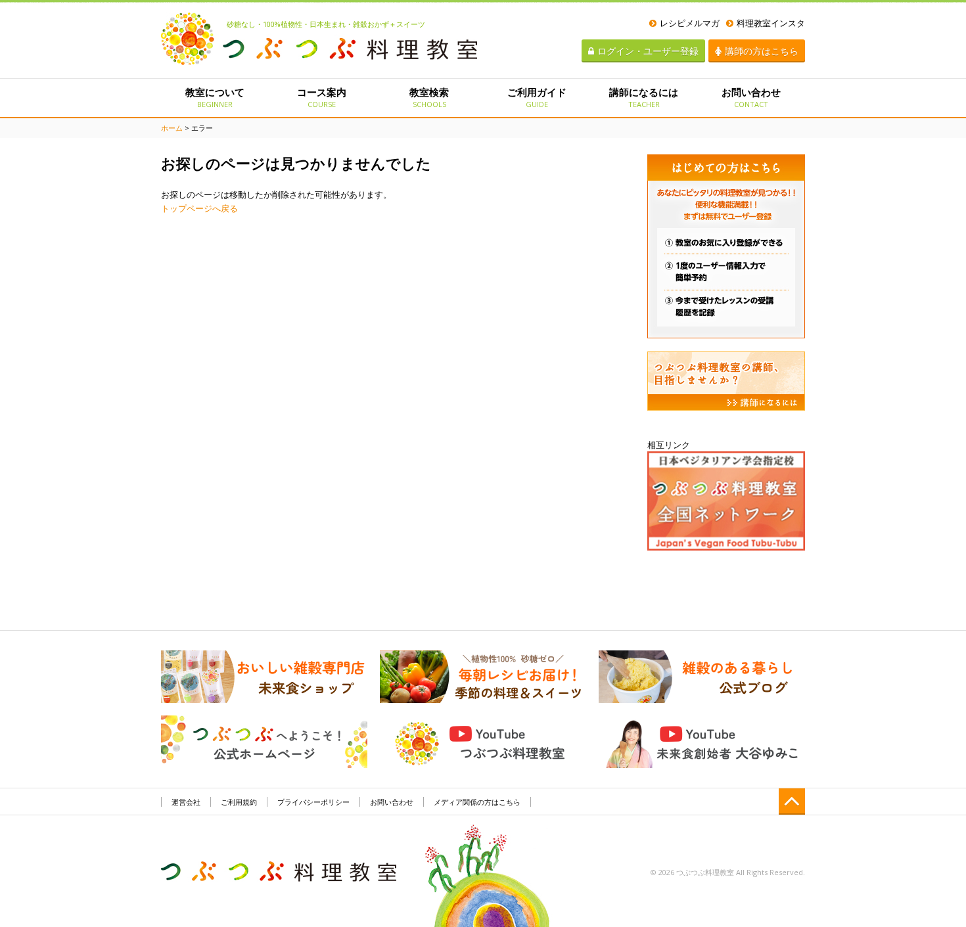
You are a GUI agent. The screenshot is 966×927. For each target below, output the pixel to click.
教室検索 (429, 97)
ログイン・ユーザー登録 (648, 51)
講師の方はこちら (761, 51)
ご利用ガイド (536, 97)
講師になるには (643, 97)
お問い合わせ (751, 97)
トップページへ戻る (199, 208)
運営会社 (186, 802)
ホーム (172, 128)
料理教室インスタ (771, 23)
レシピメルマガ (690, 23)
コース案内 (321, 97)
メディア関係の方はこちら (477, 802)
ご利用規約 (239, 802)
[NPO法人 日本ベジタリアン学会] (726, 500)
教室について (214, 97)
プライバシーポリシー (313, 802)
